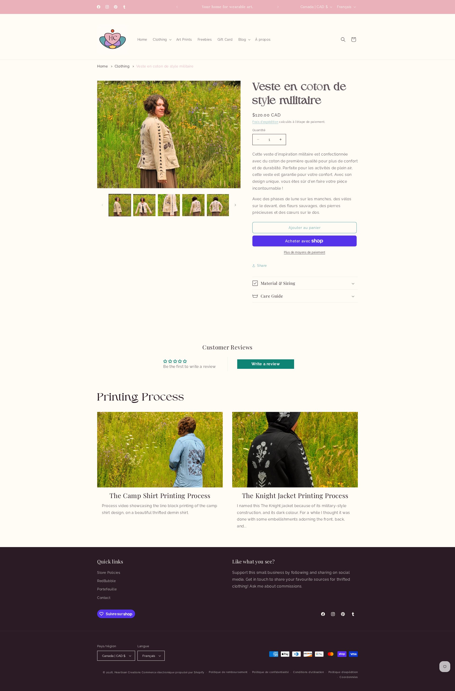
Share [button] (262, 265)
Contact (103, 598)
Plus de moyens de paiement (304, 252)
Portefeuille (107, 589)
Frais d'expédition (265, 122)
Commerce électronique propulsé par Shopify (173, 672)
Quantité (258, 130)
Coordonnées (349, 677)
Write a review (265, 364)
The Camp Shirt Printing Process (159, 495)
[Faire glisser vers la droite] (235, 205)
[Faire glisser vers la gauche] (102, 205)
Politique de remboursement (228, 672)
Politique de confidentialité (270, 672)
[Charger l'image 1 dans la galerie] (120, 205)
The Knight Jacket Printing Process (295, 495)
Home (102, 66)
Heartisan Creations (127, 672)
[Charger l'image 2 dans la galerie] (144, 205)
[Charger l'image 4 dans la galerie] (193, 205)
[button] (161, 40)
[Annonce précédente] (177, 6)
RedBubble (106, 581)
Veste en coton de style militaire (165, 66)
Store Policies (108, 573)
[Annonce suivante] (278, 6)
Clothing (122, 66)
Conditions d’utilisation (308, 672)
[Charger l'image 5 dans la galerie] (218, 205)
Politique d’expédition (343, 672)
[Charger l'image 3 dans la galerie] (169, 205)
